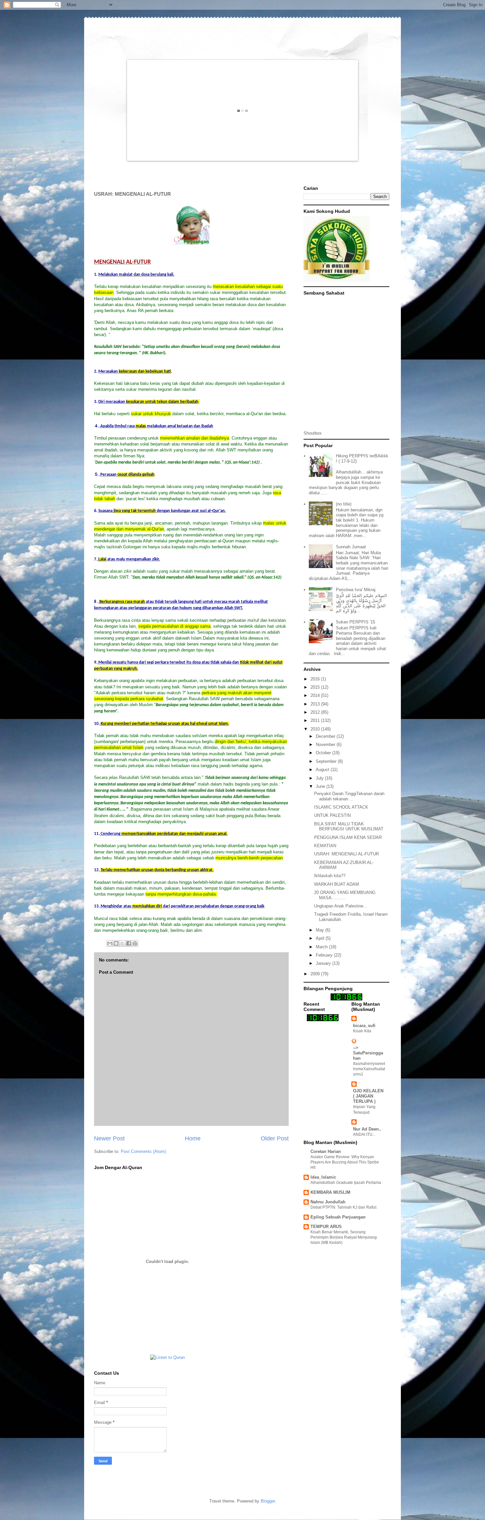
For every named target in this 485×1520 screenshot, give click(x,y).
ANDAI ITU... (364, 1134)
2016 (315, 678)
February (325, 955)
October (324, 752)
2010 (315, 729)
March (322, 946)
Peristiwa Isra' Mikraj (355, 589)
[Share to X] (122, 943)
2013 (315, 704)
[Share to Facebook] (128, 943)
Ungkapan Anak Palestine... (340, 905)
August (323, 769)
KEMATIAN (325, 845)
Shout (309, 433)
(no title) (343, 504)
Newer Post (109, 1138)
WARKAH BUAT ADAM (336, 884)
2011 (315, 720)
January (324, 963)
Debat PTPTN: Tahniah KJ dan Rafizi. (343, 1207)
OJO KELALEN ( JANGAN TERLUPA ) (368, 1096)
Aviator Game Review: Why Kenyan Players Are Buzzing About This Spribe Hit (344, 1162)
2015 (315, 687)
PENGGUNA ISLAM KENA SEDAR (348, 837)
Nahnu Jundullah (327, 1201)
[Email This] (110, 943)
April (321, 938)
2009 (315, 973)
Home (193, 1138)
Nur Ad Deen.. (367, 1129)
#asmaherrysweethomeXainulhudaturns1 (369, 1068)
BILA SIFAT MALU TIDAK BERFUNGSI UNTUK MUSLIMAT (348, 826)
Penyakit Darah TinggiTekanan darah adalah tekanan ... (349, 796)
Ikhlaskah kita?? (329, 875)
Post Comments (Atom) (143, 1151)
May (320, 930)
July (320, 778)
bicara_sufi (364, 1025)
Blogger (268, 1501)
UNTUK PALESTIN (332, 815)
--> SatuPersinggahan (368, 1053)
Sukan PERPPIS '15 (355, 621)
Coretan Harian (325, 1151)
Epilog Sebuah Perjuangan (338, 1217)
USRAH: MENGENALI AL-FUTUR (346, 853)
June (321, 786)
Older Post (275, 1138)
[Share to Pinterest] (135, 943)
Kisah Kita (362, 1031)
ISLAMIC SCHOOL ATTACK (341, 807)
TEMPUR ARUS (326, 1226)
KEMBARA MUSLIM (330, 1192)
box (318, 433)
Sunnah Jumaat (351, 546)
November (326, 744)
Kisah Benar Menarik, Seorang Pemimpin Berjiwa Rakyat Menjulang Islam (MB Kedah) (343, 1237)
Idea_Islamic (323, 1177)
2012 (315, 712)
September (327, 761)
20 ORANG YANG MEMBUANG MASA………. (344, 895)
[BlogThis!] (116, 943)
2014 (315, 695)
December (326, 736)
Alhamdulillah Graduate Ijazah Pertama (345, 1182)
